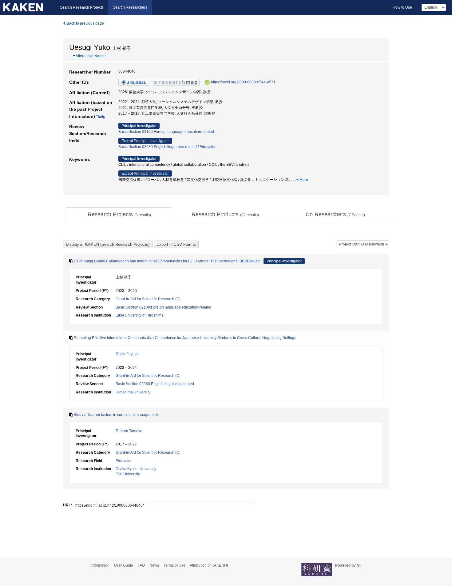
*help (100, 116)
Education (208, 147)
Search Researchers (130, 7)
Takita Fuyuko (127, 354)
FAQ (141, 565)
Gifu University (128, 474)
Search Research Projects (82, 7)
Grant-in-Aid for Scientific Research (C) (148, 299)
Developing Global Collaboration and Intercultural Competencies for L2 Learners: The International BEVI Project (167, 261)
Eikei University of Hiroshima (140, 315)
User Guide (123, 565)
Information (100, 565)
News (154, 565)
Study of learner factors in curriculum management (116, 415)
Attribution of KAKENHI (209, 565)
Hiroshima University (133, 392)
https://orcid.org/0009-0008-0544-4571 (243, 82)
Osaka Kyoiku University (136, 469)
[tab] (119, 214)
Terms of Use (174, 565)
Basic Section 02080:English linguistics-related (157, 147)
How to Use (402, 7)
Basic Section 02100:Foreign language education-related (166, 132)
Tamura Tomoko (129, 431)
